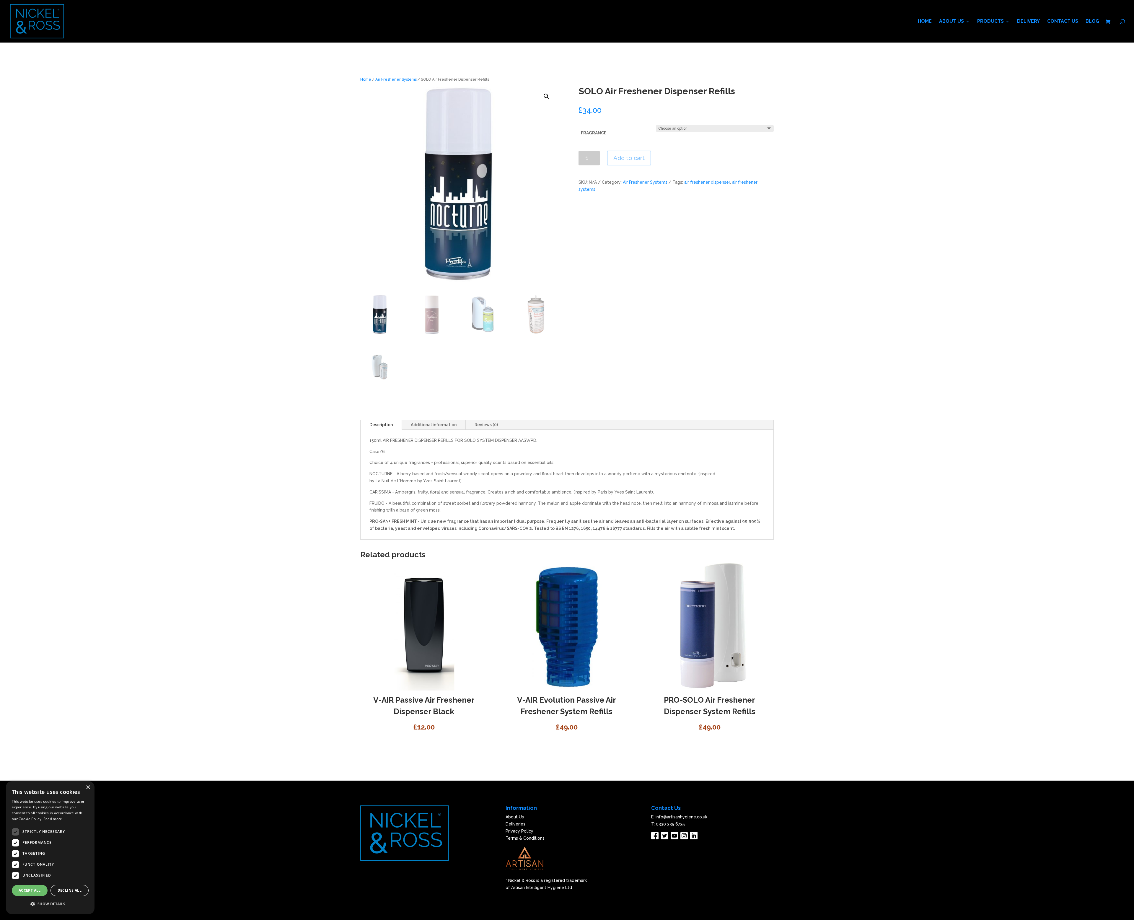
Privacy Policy (519, 831)
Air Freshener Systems (396, 79)
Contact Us (1062, 21)
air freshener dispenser (707, 182)
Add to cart (629, 158)
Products (990, 21)
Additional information (434, 424)
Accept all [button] (30, 890)
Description (381, 424)
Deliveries (515, 824)
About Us (951, 21)
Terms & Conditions (525, 838)
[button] (50, 904)
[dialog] (50, 847)
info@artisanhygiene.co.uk (681, 817)
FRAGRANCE (594, 133)
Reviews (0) (486, 424)
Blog (1092, 21)
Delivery (1028, 21)
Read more (52, 818)
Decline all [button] (70, 890)
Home (925, 21)
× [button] (88, 787)
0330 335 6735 (670, 824)
